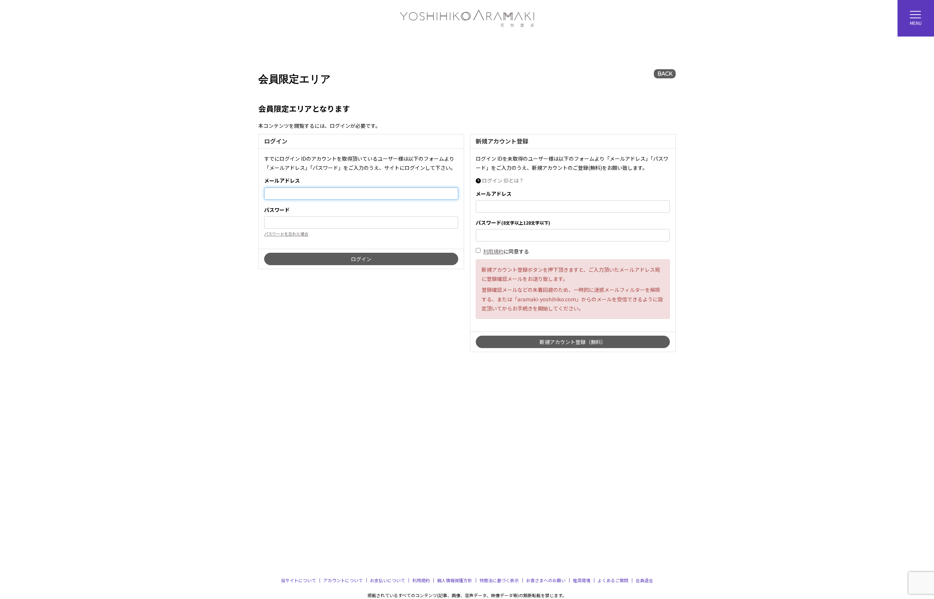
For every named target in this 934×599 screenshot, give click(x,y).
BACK (664, 73)
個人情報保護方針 (454, 580)
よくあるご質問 (613, 580)
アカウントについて (343, 580)
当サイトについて (298, 580)
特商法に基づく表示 (499, 580)
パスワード (277, 209)
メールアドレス (282, 180)
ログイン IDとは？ (503, 180)
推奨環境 (581, 580)
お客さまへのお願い (546, 580)
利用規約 (493, 251)
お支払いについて (387, 580)
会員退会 (644, 580)
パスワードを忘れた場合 (286, 234)
